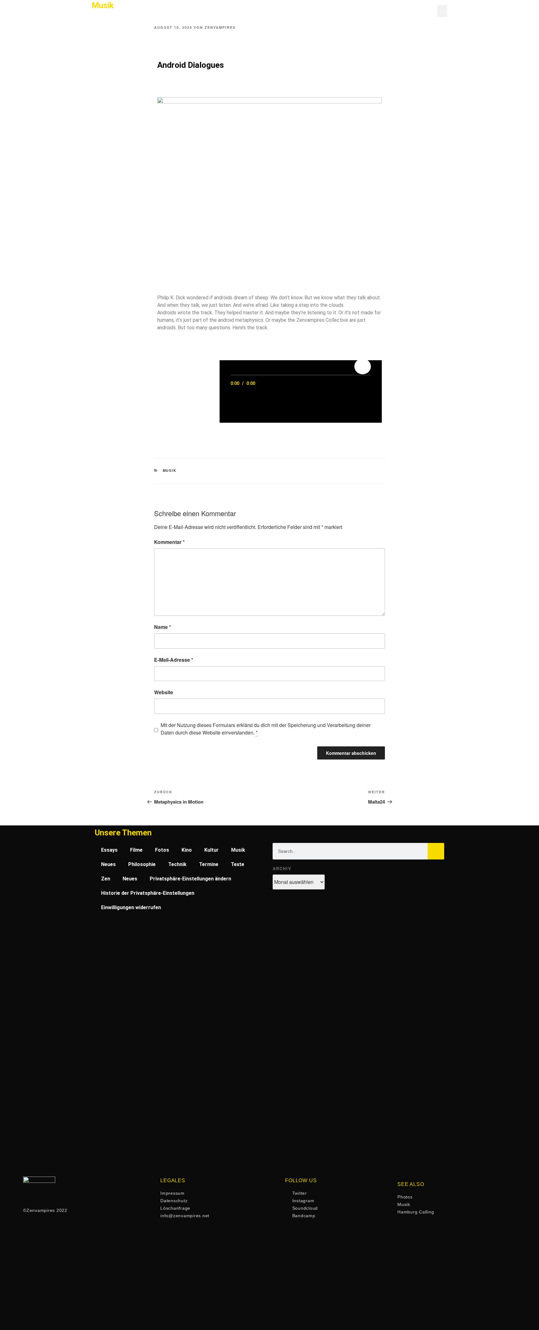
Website (163, 692)
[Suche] (436, 851)
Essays (109, 850)
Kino (187, 850)
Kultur (211, 850)
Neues (108, 864)
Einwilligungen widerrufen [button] (131, 907)
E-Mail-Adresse (173, 659)
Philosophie (142, 864)
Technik (177, 864)
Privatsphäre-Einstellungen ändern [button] (190, 879)
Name (162, 626)
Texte (237, 864)
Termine (208, 864)
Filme (136, 850)
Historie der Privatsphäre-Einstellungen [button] (147, 893)
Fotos (162, 850)
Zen (105, 879)
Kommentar (169, 541)
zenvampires (220, 27)
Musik (170, 470)
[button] (442, 11)
